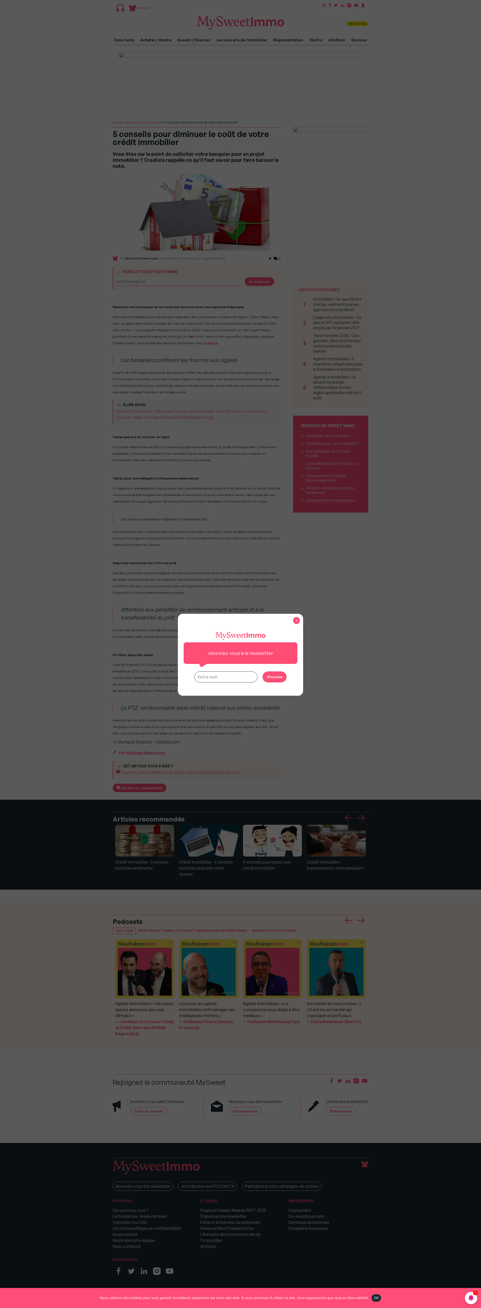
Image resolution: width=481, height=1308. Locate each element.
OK (376, 1298)
